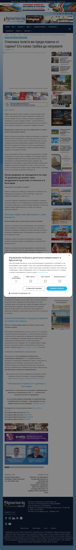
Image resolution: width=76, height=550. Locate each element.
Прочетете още (42, 272)
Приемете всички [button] (57, 288)
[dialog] (38, 275)
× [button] (69, 255)
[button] (19, 293)
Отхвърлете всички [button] (34, 288)
